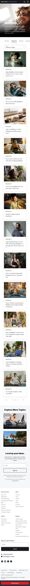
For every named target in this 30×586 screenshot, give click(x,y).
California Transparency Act (7, 575)
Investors (18, 504)
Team (17, 496)
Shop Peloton (15, 583)
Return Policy (19, 524)
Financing (3, 506)
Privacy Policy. (16, 480)
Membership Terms (23, 570)
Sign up (15, 470)
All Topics (7, 41)
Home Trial (3, 494)
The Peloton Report (5, 512)
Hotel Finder (4, 521)
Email (6, 465)
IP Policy (3, 572)
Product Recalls (19, 532)
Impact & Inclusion (20, 506)
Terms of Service (13, 570)
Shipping (18, 530)
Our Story (18, 494)
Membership (4, 496)
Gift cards (3, 504)
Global (17, 502)
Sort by (7, 46)
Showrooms (4, 519)
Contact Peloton (19, 519)
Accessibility (19, 572)
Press (17, 500)
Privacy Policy (4, 570)
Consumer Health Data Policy (22, 536)
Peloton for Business (6, 510)
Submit (15, 549)
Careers (17, 498)
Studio (2, 524)
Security (17, 534)
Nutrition (21, 41)
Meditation (14, 41)
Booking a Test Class (6, 523)
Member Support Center (21, 521)
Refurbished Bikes (5, 498)
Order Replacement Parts (21, 523)
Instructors (3, 508)
